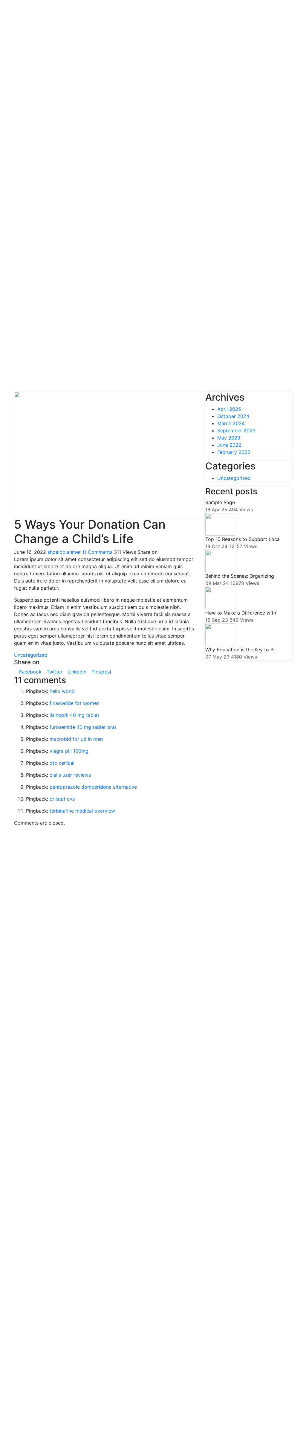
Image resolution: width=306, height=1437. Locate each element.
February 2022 (233, 452)
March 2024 (231, 423)
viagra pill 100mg (69, 751)
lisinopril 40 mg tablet (74, 715)
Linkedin (76, 672)
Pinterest (100, 672)
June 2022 (229, 445)
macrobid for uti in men (76, 739)
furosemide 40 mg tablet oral (83, 727)
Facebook (30, 672)
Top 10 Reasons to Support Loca (242, 539)
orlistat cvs (62, 799)
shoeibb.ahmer (64, 552)
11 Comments (97, 552)
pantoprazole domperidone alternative (93, 787)
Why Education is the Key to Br (240, 650)
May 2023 (228, 438)
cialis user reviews (70, 775)
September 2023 (236, 431)
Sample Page (220, 502)
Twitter (53, 672)
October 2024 (233, 416)
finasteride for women (75, 703)
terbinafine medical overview (82, 811)
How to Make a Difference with (240, 613)
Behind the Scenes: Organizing (239, 576)
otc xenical (62, 763)
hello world (62, 691)
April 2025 (229, 409)
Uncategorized (31, 655)
